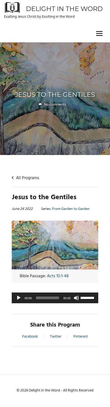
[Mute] (76, 298)
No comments (55, 105)
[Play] (18, 298)
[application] (55, 298)
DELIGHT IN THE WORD (64, 9)
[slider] (88, 297)
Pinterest (80, 337)
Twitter (55, 337)
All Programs (27, 178)
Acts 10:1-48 (58, 276)
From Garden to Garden (71, 209)
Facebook (30, 337)
